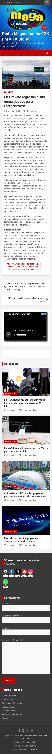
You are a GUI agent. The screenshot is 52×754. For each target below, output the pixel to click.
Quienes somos (9, 710)
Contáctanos (8, 699)
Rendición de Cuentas (12, 714)
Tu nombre (7, 603)
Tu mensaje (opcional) (12, 640)
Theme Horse (29, 746)
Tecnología (10, 393)
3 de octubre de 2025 (13, 111)
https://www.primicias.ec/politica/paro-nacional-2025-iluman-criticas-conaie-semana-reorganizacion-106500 (24, 267)
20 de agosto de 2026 (13, 500)
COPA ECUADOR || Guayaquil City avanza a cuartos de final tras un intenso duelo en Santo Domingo (26, 287)
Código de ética (9, 696)
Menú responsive (47, 2)
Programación (8, 707)
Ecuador (8, 92)
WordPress (35, 749)
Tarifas (5, 718)
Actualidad (11, 363)
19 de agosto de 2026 (13, 545)
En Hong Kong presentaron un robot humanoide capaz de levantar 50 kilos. (24, 403)
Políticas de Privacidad (12, 703)
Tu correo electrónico (12, 616)
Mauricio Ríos (30, 410)
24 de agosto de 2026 (13, 410)
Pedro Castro (30, 111)
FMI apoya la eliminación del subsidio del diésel (26, 299)
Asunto (5, 628)
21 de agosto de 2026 (13, 455)
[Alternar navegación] (5, 53)
